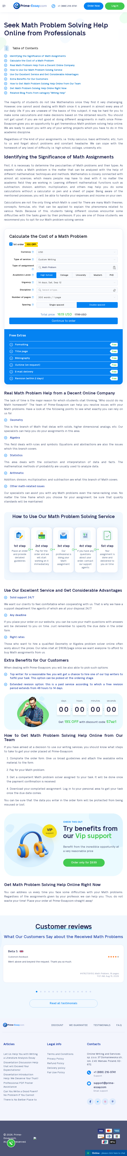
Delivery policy (56, 1068)
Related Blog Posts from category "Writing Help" (38, 93)
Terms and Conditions (60, 1054)
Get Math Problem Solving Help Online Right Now (38, 88)
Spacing (26, 305)
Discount (57, 1025)
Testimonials (101, 1025)
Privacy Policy (55, 1059)
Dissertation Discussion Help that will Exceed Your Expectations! (20, 1066)
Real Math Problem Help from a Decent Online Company (42, 65)
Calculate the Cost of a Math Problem (32, 61)
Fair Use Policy (56, 1072)
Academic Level (22, 275)
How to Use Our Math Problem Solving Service (36, 70)
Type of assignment (23, 266)
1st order (24, 244)
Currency (26, 252)
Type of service (22, 259)
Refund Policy (55, 1063)
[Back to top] (117, 1117)
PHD (112, 275)
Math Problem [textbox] (49, 267)
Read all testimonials (63, 1003)
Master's (98, 275)
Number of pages (21, 297)
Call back (11, 1144)
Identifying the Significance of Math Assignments (38, 56)
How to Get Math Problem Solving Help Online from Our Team (45, 84)
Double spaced (97, 305)
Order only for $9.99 (84, 862)
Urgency (26, 282)
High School (47, 275)
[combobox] (77, 267)
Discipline (25, 290)
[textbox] (79, 290)
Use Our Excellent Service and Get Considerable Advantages (44, 74)
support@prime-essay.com (104, 1085)
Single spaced (56, 305)
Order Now (93, 6)
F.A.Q (119, 1025)
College (64, 275)
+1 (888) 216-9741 (67, 6)
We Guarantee (78, 1025)
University (81, 275)
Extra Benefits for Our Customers (29, 79)
